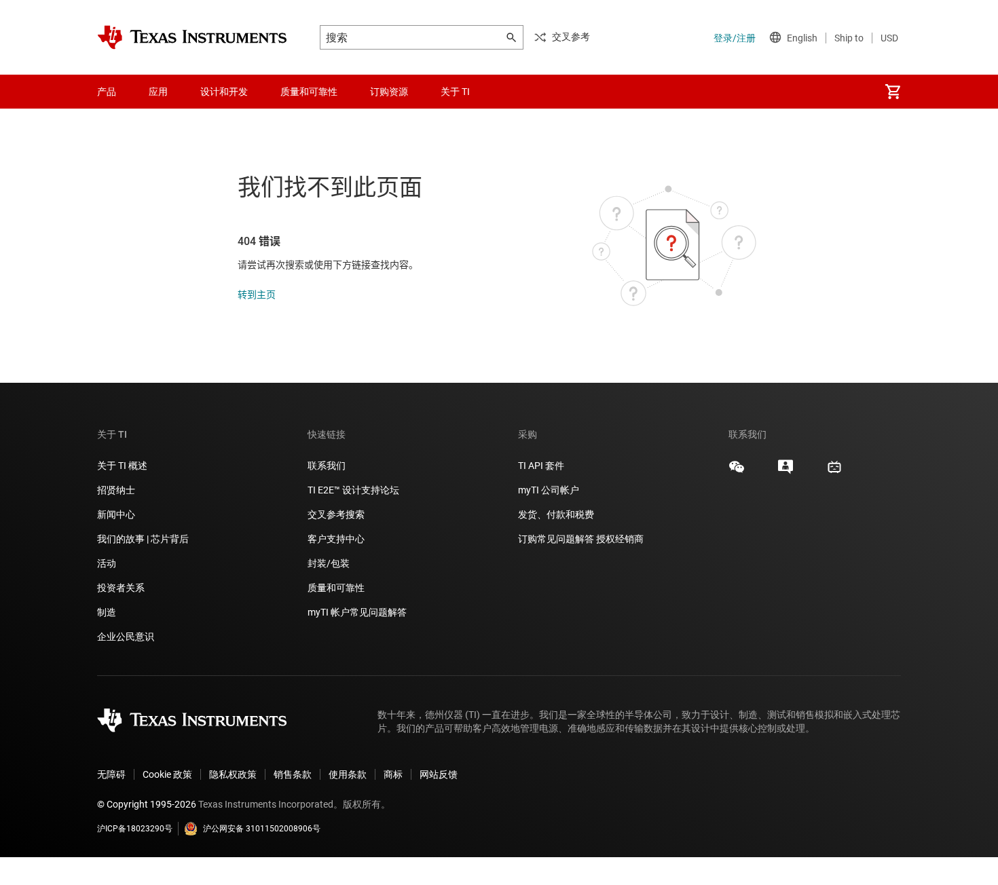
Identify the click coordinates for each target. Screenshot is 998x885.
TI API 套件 (541, 465)
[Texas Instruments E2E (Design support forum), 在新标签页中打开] (785, 471)
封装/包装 (329, 563)
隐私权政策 (233, 774)
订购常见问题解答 (556, 538)
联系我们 (327, 465)
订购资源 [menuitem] (389, 91)
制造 (106, 612)
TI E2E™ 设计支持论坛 (353, 490)
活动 (106, 563)
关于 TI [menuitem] (455, 91)
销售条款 (293, 774)
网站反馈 (439, 774)
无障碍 (111, 774)
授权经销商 (620, 538)
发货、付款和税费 (556, 514)
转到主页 (257, 294)
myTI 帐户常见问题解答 (357, 612)
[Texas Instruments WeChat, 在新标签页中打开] (736, 471)
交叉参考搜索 (336, 514)
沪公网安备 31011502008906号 (261, 828)
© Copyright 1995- (146, 804)
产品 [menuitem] (106, 91)
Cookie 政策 (167, 774)
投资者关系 (121, 587)
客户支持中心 (336, 538)
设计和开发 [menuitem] (224, 91)
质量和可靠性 (337, 587)
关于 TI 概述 (122, 465)
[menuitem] (892, 92)
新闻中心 (116, 514)
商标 (393, 774)
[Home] (192, 37)
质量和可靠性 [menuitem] (308, 91)
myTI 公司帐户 (548, 490)
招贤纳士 (116, 490)
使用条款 (348, 774)
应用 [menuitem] (158, 91)
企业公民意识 (125, 636)
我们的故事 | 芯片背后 (143, 538)
